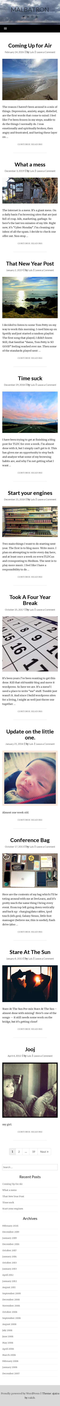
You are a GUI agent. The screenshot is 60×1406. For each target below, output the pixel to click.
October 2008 (9, 1312)
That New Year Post (30, 263)
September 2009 (11, 1293)
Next (43, 1151)
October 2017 (9, 1250)
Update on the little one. (30, 734)
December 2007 (11, 1373)
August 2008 (9, 1324)
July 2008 (7, 1330)
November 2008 (11, 1305)
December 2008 (11, 1299)
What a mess (30, 164)
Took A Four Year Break (30, 600)
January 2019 (9, 1238)
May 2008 (7, 1342)
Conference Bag (30, 840)
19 (33, 1151)
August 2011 (9, 1287)
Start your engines (30, 493)
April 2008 (8, 1349)
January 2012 (9, 1281)
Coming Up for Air (30, 45)
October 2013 (9, 1262)
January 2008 (9, 1367)
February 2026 (10, 1225)
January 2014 (9, 1256)
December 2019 (10, 1232)
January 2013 (9, 1268)
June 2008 (7, 1336)
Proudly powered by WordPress (20, 1393)
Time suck (30, 378)
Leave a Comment (45, 52)
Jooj (30, 1049)
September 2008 (11, 1318)
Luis (32, 52)
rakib (31, 1397)
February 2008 (10, 1361)
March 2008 (9, 1355)
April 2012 (7, 1275)
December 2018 (10, 1244)
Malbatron (30, 9)
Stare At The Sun (30, 952)
